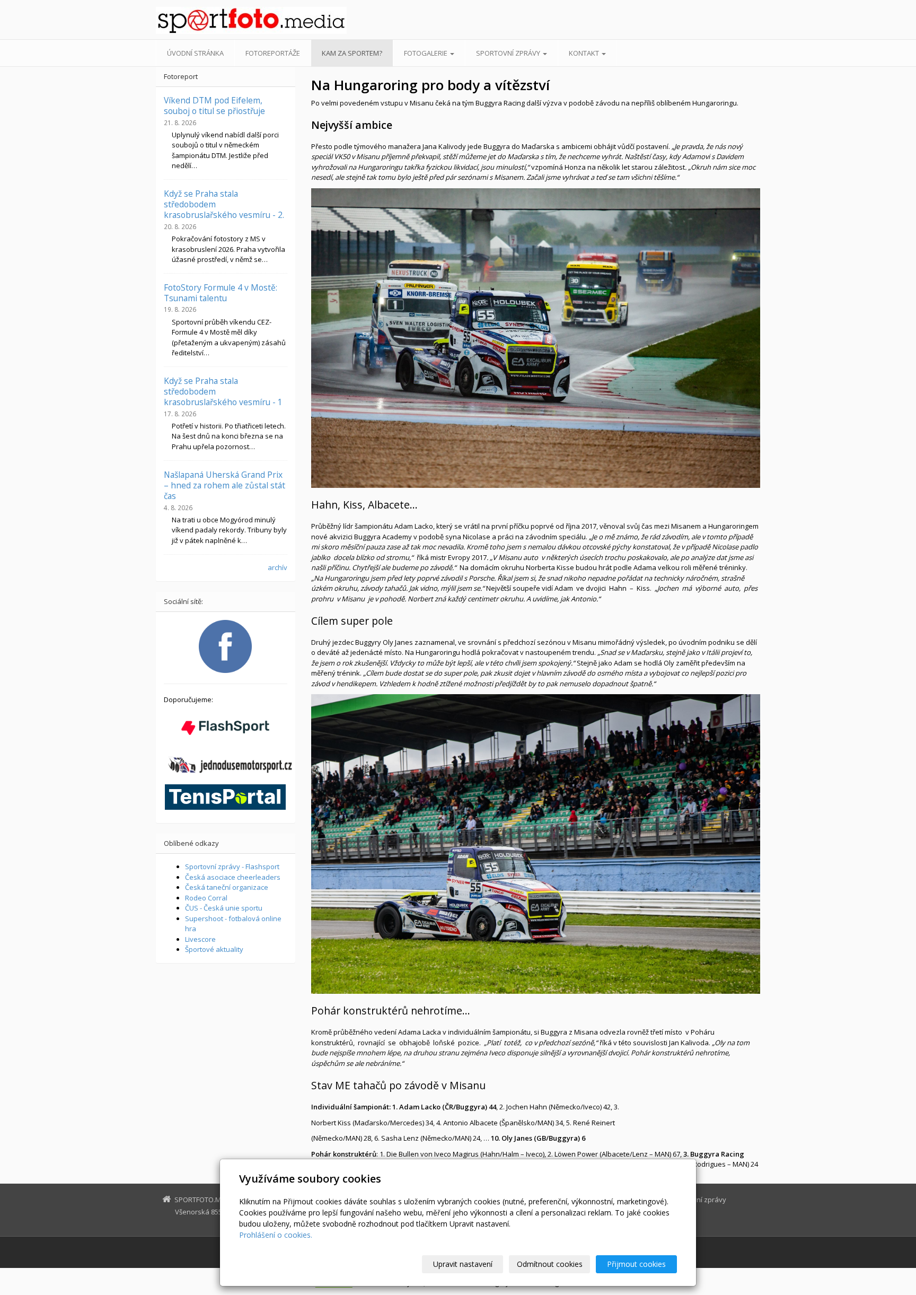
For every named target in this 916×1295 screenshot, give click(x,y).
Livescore (200, 939)
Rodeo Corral (206, 898)
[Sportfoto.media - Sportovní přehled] (251, 20)
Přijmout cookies (636, 1264)
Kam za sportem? (352, 53)
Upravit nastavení (462, 1264)
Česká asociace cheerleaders (232, 877)
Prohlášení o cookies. (275, 1235)
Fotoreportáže (272, 53)
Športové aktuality (214, 949)
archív (277, 567)
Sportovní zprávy (509, 53)
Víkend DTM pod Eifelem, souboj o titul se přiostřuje (214, 105)
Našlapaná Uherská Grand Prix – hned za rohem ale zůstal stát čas (224, 485)
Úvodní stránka (195, 53)
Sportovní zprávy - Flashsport (232, 866)
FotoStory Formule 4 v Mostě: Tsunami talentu (220, 293)
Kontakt (585, 53)
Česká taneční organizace (226, 887)
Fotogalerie (426, 53)
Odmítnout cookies (550, 1264)
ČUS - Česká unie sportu (223, 908)
